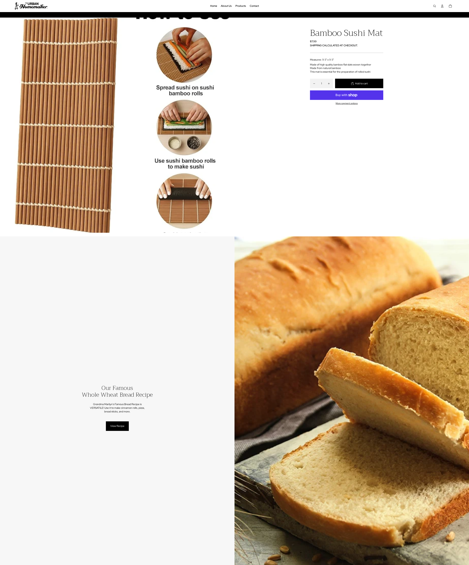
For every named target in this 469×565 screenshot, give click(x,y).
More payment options (347, 103)
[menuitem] (213, 6)
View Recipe (117, 426)
